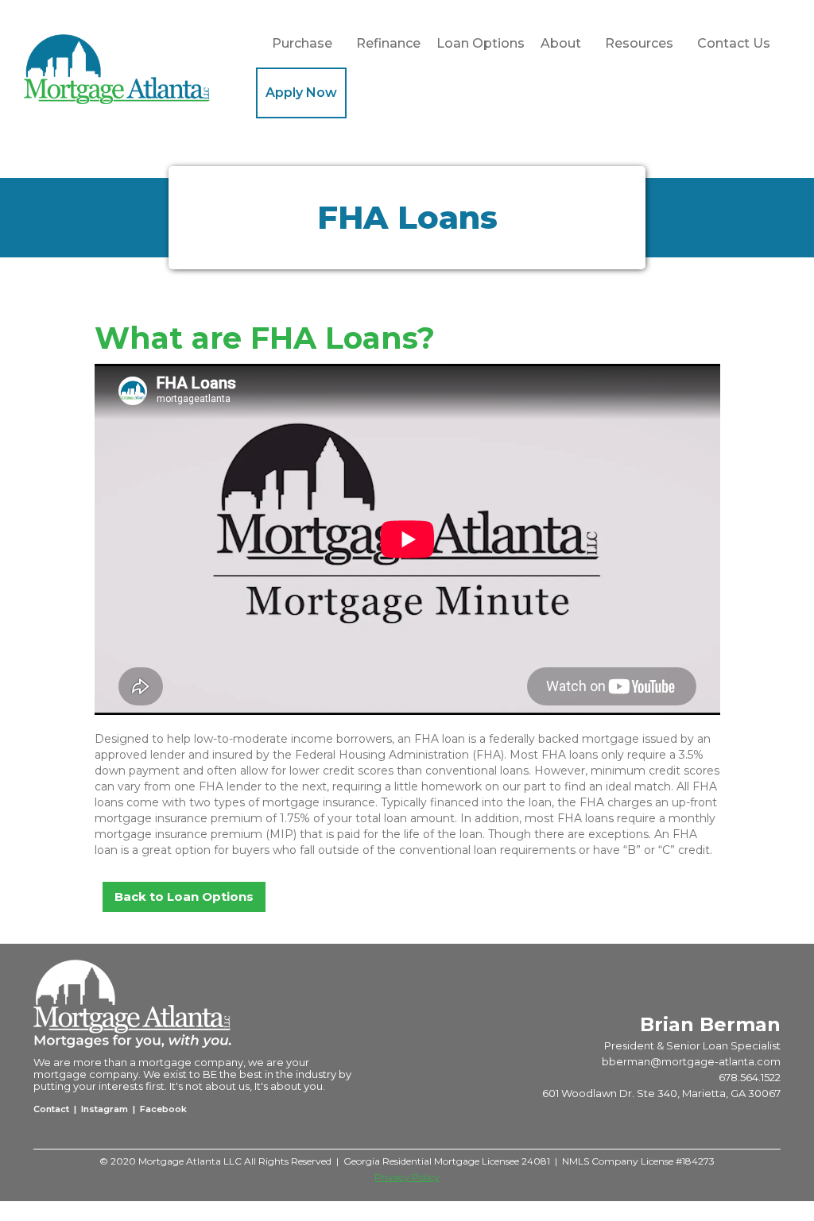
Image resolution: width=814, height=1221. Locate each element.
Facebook (162, 1109)
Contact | (56, 1109)
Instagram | (108, 1109)
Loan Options (480, 43)
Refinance (388, 43)
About (561, 43)
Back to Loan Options (184, 896)
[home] (140, 68)
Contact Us (733, 43)
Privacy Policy (407, 1177)
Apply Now (301, 92)
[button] (302, 44)
